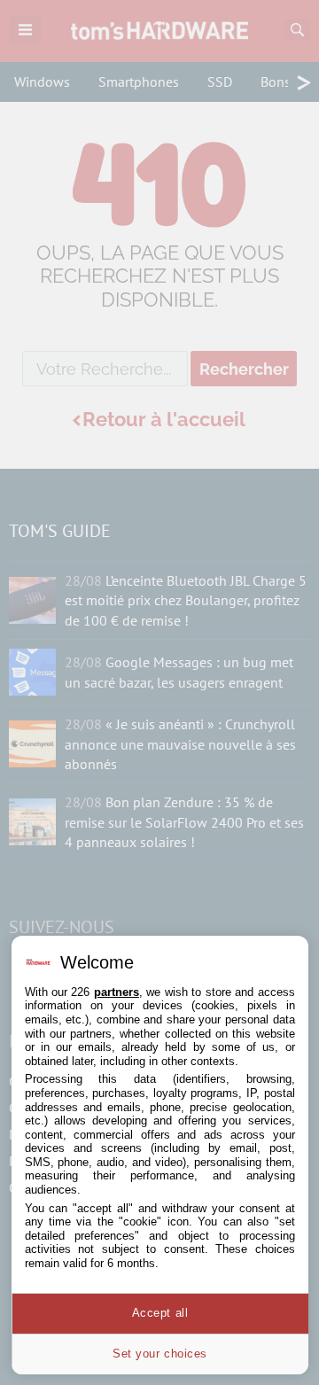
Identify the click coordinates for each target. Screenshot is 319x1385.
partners (116, 992)
